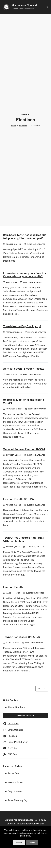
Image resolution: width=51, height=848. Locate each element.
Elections (31, 244)
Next (40, 688)
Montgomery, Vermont (24, 5)
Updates (41, 244)
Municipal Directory (25, 715)
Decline (32, 843)
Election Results (13, 587)
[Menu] (41, 7)
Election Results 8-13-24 (18, 499)
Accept (19, 843)
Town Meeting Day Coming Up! (22, 326)
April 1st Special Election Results (23, 368)
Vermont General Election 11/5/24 (24, 449)
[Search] (47, 7)
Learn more (25, 836)
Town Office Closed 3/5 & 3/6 (21, 637)
